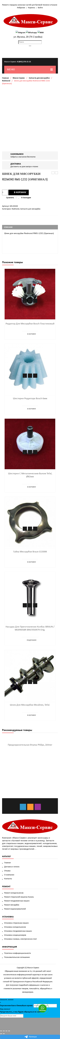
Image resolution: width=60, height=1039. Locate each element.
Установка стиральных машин (16, 923)
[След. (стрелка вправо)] (4, 1033)
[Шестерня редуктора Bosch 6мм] (30, 369)
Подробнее (31, 640)
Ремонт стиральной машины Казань (19, 897)
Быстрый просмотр (35, 301)
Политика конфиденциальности (17, 953)
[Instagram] (38, 807)
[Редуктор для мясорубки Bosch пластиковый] (30, 294)
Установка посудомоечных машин (18, 931)
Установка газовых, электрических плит (20, 939)
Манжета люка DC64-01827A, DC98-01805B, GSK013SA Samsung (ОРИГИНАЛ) (53, 173)
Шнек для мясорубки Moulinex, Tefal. (30, 705)
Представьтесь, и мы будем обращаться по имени (21, 1012)
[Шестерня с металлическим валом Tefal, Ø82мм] (30, 444)
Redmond (6, 81)
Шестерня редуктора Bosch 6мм (30, 398)
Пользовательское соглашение (17, 957)
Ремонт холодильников (13, 893)
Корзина (31, 8)
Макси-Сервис (19, 78)
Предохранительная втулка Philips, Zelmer (30, 745)
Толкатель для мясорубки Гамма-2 (56, 173)
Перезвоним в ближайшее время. (16, 1006)
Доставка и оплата (11, 867)
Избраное (21, 8)
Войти (40, 8)
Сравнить (10, 198)
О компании (9, 875)
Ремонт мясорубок (11, 905)
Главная (5, 78)
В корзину (20, 192)
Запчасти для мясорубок (39, 78)
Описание (8, 227)
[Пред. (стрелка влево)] (1, 1033)
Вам (13, 1006)
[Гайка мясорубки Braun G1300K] (30, 522)
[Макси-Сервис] (30, 21)
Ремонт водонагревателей (15, 909)
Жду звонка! (5, 1009)
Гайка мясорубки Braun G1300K (30, 551)
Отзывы (7, 871)
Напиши (33, 1037)
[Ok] (30, 807)
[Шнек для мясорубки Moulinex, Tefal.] (30, 675)
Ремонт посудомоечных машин (16, 901)
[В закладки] (25, 301)
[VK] (23, 807)
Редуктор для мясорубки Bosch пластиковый (30, 323)
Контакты (8, 879)
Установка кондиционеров (15, 935)
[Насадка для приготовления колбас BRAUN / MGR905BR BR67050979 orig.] (30, 597)
